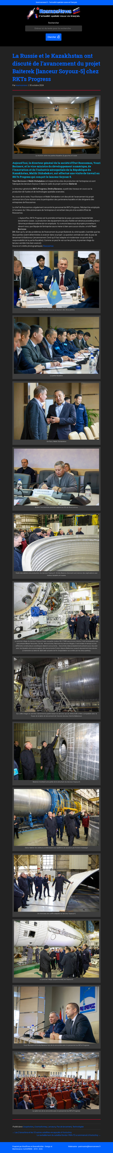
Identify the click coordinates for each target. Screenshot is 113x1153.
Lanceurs (52, 1127)
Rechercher (53, 23)
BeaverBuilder (38, 1146)
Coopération (28, 1127)
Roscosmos (48, 246)
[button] (53, 37)
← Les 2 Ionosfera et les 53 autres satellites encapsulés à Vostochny (42, 1132)
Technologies (78, 1127)
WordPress (26, 1146)
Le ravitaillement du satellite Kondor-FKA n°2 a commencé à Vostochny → (69, 1135)
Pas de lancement (64, 1127)
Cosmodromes (40, 1127)
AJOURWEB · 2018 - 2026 (33, 1149)
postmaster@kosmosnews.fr (89, 1146)
